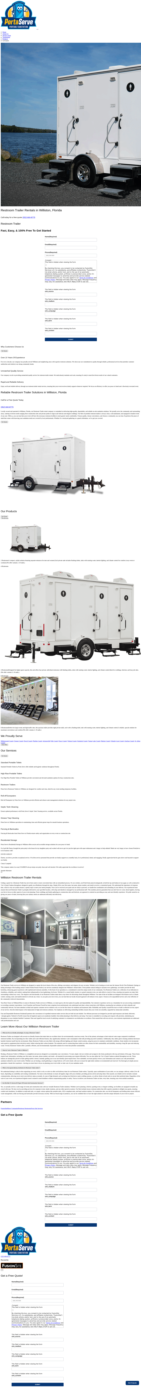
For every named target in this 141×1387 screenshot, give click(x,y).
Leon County (120, 741)
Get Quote (4, 351)
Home (4, 32)
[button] (1, 872)
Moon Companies (12, 1108)
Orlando (113, 741)
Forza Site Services (37, 1108)
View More (4, 744)
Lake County (97, 741)
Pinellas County (37, 741)
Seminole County (82, 741)
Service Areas (6, 35)
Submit (70, 339)
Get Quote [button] (5, 40)
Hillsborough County (7, 741)
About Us (5, 34)
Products (5, 39)
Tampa (90, 741)
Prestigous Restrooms (24, 1108)
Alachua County (129, 741)
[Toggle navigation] (37, 29)
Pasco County (63, 741)
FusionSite (4, 1108)
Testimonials (6, 37)
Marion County (105, 741)
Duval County (28, 741)
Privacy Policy (50, 280)
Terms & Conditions (86, 278)
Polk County (54, 741)
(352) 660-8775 (28, 217)
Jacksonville (46, 741)
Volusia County (72, 741)
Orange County (18, 741)
